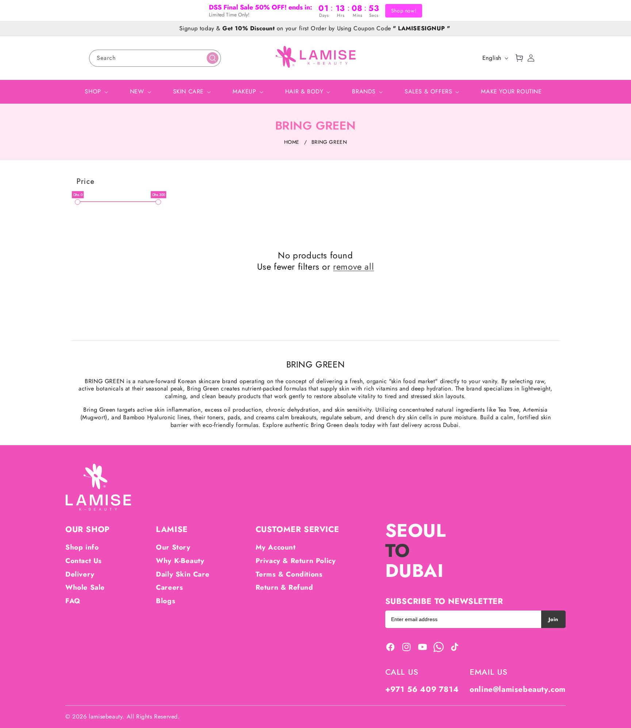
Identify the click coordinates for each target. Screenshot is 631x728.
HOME (291, 142)
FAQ (72, 601)
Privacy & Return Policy (296, 561)
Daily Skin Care (182, 574)
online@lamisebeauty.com (518, 689)
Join (553, 619)
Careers (169, 587)
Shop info (82, 547)
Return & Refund (284, 587)
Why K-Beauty (180, 561)
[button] (519, 58)
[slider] (77, 202)
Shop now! (403, 10)
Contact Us (83, 561)
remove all (353, 266)
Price (85, 181)
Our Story (173, 547)
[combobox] (155, 58)
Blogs (165, 601)
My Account (276, 547)
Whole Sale (85, 587)
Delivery (80, 574)
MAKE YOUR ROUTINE (511, 91)
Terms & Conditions (289, 574)
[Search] (212, 58)
